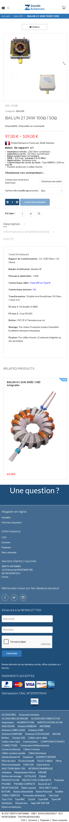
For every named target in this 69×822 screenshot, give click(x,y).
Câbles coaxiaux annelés (13, 753)
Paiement (6, 547)
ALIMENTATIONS (25, 722)
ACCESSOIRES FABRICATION (45, 718)
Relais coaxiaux (28, 787)
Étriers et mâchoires (11, 807)
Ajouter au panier (35, 202)
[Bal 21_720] (35, 50)
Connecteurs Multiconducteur (34, 745)
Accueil (6, 16)
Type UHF (56, 799)
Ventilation (7, 803)
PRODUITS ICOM (10, 780)
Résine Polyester (44, 791)
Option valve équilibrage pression (21, 190)
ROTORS (6, 791)
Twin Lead (53, 795)
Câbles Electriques (37, 753)
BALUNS (18, 16)
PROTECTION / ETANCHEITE (36, 780)
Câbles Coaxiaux (31, 749)
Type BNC (20, 799)
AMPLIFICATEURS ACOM (50, 722)
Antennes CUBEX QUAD (13, 730)
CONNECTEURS (9, 745)
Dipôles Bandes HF (11, 757)
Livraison (6, 542)
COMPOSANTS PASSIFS (53, 741)
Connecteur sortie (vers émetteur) (17, 181)
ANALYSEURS (8, 726)
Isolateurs (6, 772)
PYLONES (6, 784)
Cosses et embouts (11, 749)
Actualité (6, 517)
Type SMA (43, 799)
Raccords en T (45, 784)
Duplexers (28, 757)
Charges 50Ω (18, 737)
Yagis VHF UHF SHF (40, 803)
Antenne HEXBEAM (27, 726)
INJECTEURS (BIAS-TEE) (13, 768)
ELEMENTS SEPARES (46, 757)
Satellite (59, 791)
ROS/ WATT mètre (48, 787)
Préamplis (59, 780)
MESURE (42, 772)
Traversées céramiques (34, 795)
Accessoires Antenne (29, 714)
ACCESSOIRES (9, 714)
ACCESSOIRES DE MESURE (15, 718)
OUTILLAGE (30, 776)
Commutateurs (30, 741)
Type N (31, 799)
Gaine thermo (43, 764)
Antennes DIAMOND (12, 734)
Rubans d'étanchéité (23, 791)
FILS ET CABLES (45, 760)
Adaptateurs (8, 722)
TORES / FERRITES (11, 795)
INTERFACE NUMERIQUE (40, 768)
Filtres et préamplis (11, 764)
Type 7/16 (7, 799)
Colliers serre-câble (37, 737)
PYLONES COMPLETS (24, 784)
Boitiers (5, 737)
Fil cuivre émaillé (26, 760)
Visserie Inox (21, 803)
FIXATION (28, 764)
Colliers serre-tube (11, 741)
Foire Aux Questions (12, 522)
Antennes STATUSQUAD (37, 734)
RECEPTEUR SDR (10, 787)
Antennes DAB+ (36, 730)
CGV (4, 537)
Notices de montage (11, 776)
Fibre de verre (8, 760)
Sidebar (36, 27)
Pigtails (42, 776)
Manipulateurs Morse (24, 772)
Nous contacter (9, 552)
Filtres (59, 760)
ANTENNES (45, 726)
